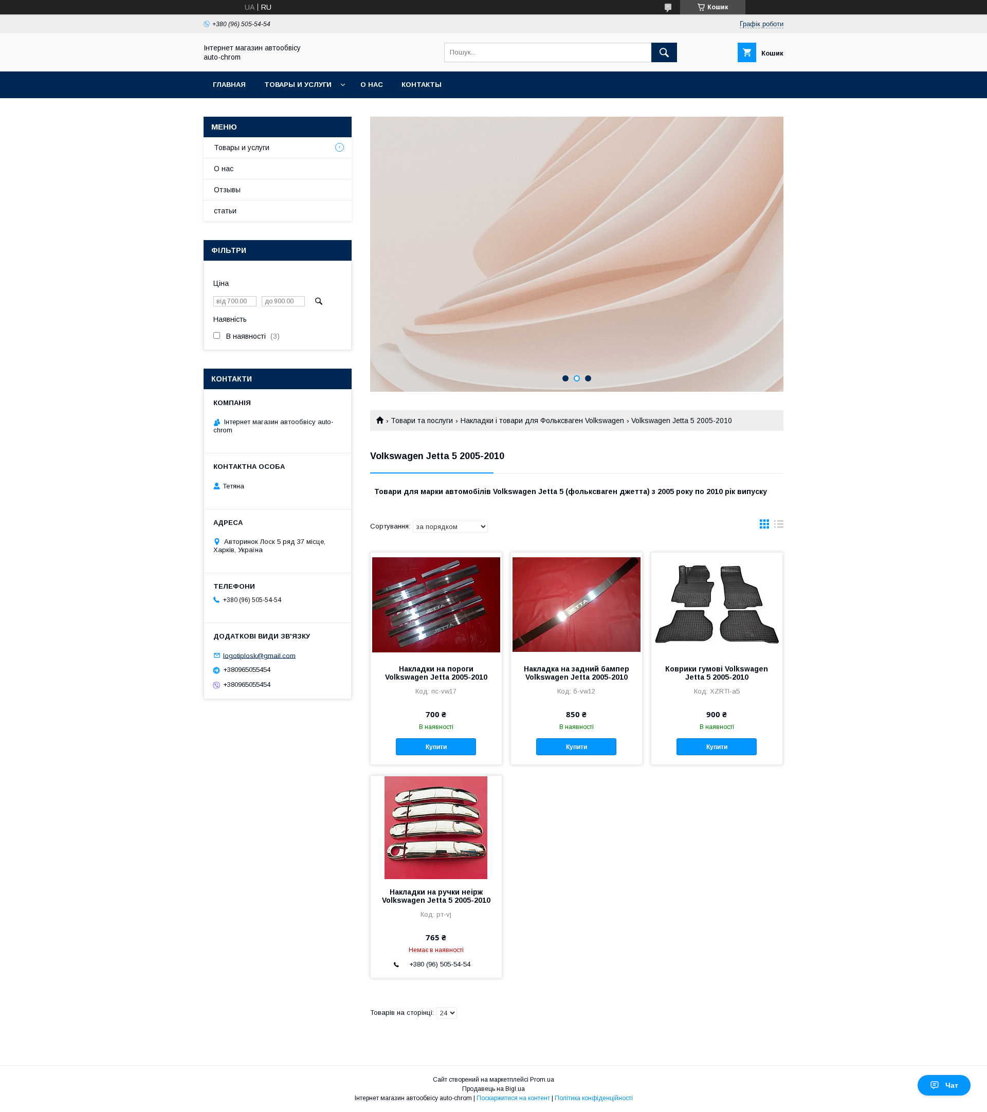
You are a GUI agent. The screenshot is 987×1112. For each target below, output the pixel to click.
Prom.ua (542, 1079)
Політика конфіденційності (594, 1098)
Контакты (421, 84)
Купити (436, 747)
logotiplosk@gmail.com (259, 655)
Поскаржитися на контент (513, 1098)
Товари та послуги (422, 420)
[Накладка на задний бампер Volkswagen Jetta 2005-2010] (576, 604)
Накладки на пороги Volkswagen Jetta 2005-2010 (436, 673)
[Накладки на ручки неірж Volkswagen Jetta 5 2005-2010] (436, 827)
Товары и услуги (298, 84)
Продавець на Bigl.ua (493, 1088)
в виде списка (778, 526)
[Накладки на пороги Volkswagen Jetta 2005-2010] (436, 604)
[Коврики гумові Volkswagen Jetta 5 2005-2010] (716, 604)
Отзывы (227, 190)
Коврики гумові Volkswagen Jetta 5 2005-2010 (716, 673)
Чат (951, 1085)
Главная (229, 84)
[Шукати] (664, 52)
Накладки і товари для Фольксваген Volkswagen (542, 420)
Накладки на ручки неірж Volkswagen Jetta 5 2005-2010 (436, 896)
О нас (371, 84)
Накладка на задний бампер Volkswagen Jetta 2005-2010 (576, 673)
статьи (225, 211)
